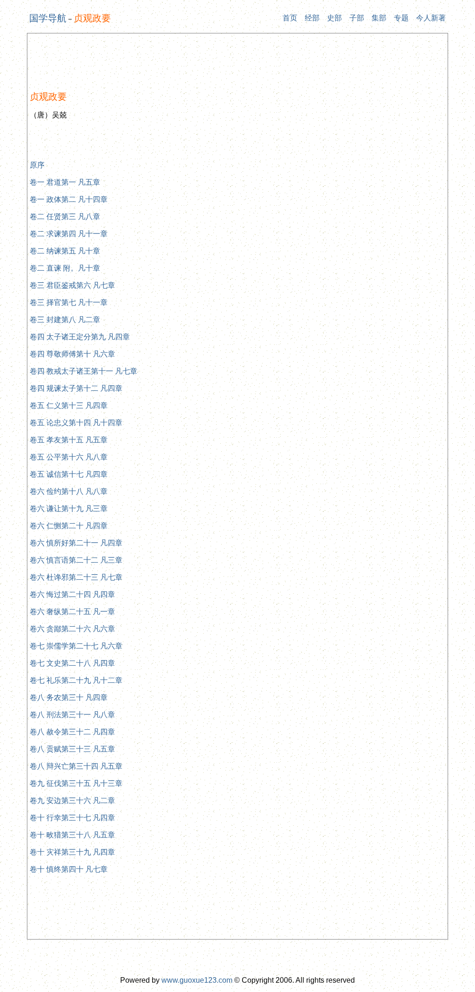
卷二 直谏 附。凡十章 (65, 268)
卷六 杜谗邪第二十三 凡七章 (76, 577)
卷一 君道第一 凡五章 (65, 182)
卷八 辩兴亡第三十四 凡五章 (76, 766)
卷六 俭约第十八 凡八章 (69, 491)
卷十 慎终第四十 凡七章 (69, 869)
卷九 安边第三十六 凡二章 (72, 800)
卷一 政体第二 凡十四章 (69, 199)
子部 (356, 18)
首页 (289, 18)
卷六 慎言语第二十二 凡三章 (76, 560)
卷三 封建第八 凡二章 (65, 320)
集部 (379, 18)
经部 (312, 18)
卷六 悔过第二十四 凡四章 (72, 594)
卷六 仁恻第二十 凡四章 (69, 526)
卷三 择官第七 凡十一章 (69, 302)
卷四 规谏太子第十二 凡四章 (76, 388)
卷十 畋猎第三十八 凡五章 (72, 835)
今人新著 (431, 18)
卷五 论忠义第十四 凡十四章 (76, 423)
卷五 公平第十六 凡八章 (69, 457)
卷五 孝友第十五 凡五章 (69, 440)
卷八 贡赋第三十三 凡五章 (72, 749)
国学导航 (47, 18)
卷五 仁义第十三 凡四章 (69, 405)
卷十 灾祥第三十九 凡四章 (72, 852)
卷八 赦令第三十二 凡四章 (72, 732)
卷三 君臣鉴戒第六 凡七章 (72, 285)
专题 (401, 18)
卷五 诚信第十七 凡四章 (69, 474)
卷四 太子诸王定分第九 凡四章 (80, 337)
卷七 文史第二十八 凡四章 (72, 663)
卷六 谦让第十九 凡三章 (69, 508)
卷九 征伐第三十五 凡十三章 (76, 783)
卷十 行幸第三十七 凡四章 (72, 818)
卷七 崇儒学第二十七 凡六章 (76, 646)
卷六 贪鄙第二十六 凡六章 (72, 629)
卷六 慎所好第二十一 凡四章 (76, 543)
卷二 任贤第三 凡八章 (65, 216)
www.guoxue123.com (196, 980)
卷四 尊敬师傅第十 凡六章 (72, 354)
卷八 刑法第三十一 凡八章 (72, 715)
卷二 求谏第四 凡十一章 (69, 234)
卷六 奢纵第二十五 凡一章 (72, 612)
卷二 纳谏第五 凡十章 (65, 251)
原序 (37, 165)
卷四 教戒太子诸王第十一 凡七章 (83, 371)
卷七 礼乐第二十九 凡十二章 (76, 680)
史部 (334, 18)
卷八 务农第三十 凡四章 (69, 697)
